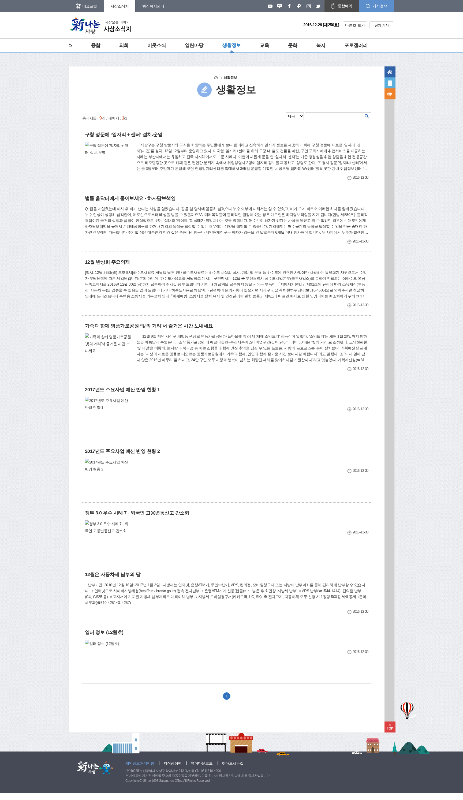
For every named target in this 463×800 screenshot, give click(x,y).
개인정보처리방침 (139, 763)
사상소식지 (120, 6)
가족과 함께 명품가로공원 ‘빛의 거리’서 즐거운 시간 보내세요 (149, 325)
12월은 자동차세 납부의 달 (113, 574)
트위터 (318, 6)
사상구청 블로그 (279, 6)
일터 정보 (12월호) (104, 632)
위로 (389, 727)
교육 (264, 45)
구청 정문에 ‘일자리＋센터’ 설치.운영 (124, 134)
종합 (95, 45)
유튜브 (270, 6)
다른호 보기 (355, 25)
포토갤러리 (356, 45)
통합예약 (345, 6)
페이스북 (289, 6)
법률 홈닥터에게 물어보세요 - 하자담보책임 (130, 198)
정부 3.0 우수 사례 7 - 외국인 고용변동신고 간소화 (137, 512)
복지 (321, 45)
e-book (389, 82)
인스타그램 (308, 6)
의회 (124, 45)
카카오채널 (299, 6)
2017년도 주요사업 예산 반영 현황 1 (122, 389)
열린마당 (194, 45)
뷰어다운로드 (201, 763)
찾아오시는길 (233, 763)
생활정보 (231, 45)
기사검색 (379, 6)
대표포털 (90, 6)
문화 (292, 45)
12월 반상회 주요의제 (107, 262)
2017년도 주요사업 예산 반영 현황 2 (122, 451)
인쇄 (389, 93)
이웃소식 (156, 45)
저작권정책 (172, 763)
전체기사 (382, 25)
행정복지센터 (153, 6)
